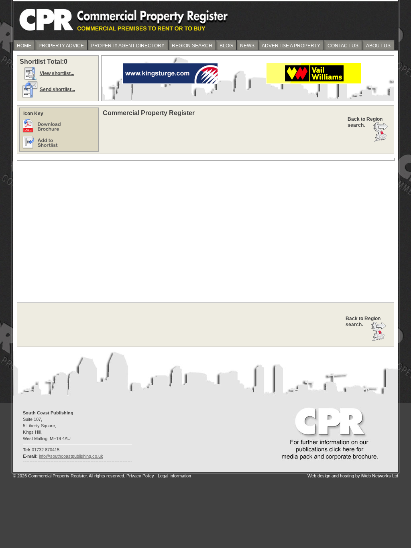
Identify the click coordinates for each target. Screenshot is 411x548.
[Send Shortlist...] (30, 96)
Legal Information (174, 475)
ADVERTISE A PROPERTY (291, 46)
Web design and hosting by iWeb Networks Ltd (352, 475)
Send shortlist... (57, 89)
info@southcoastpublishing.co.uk (71, 456)
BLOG (226, 46)
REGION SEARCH (192, 46)
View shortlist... (57, 73)
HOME (24, 46)
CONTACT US (343, 46)
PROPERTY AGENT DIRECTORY (128, 46)
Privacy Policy (140, 475)
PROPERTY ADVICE (61, 46)
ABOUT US (378, 46)
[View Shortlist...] (30, 80)
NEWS (247, 46)
